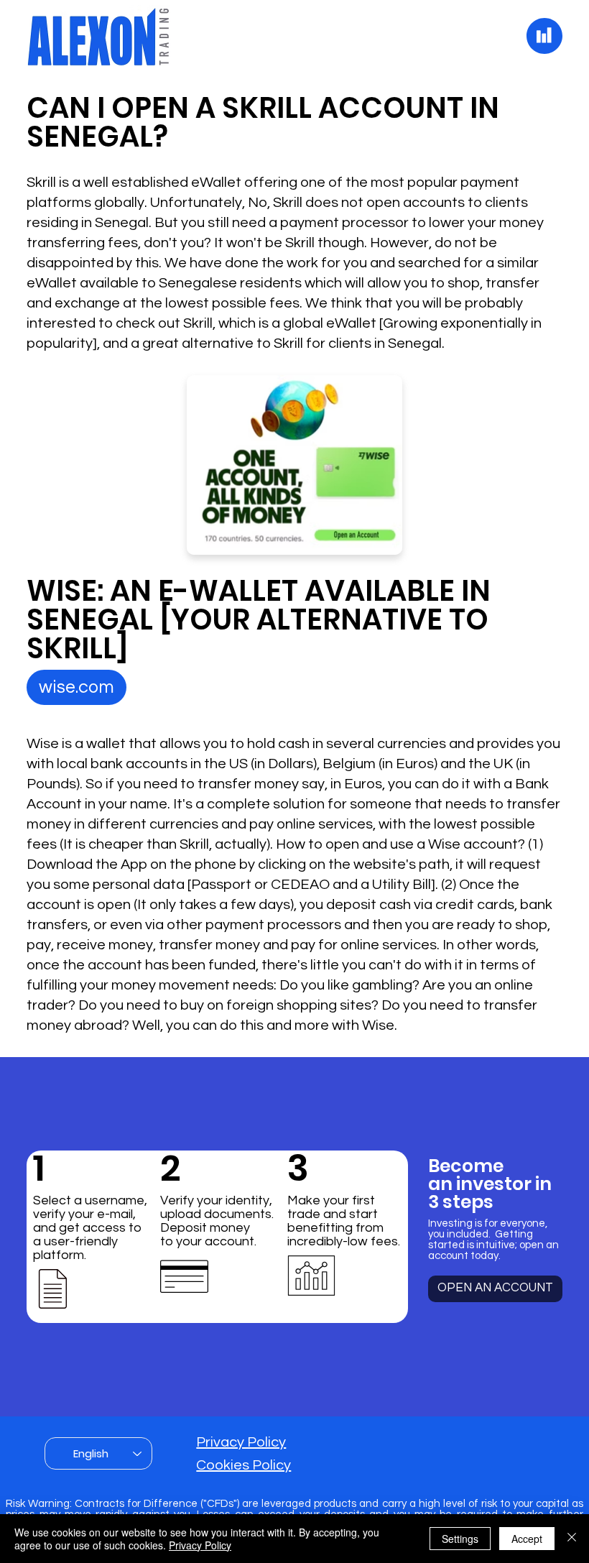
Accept (526, 1538)
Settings (460, 1538)
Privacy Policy (241, 1442)
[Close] (571, 1539)
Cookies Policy (243, 1465)
